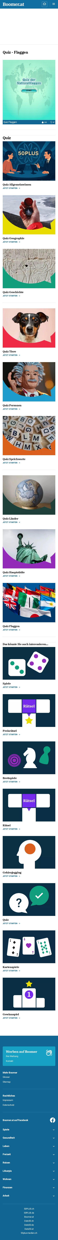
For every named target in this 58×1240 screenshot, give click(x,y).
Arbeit (6, 1196)
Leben (6, 1146)
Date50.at (29, 1229)
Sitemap (6, 1082)
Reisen (6, 1163)
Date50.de (29, 1225)
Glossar (6, 1077)
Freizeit (7, 1154)
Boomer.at (29, 1217)
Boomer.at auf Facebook (15, 1120)
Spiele (6, 1129)
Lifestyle (7, 1171)
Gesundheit (9, 1138)
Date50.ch (29, 1221)
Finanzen (7, 1187)
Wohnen (7, 1179)
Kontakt (9, 1061)
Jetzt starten (10, 188)
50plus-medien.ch (29, 1233)
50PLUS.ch (29, 1208)
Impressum (8, 1100)
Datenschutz (8, 1105)
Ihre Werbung (12, 1056)
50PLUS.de (29, 1212)
